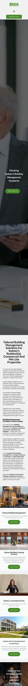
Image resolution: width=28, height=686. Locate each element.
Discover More (14, 522)
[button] (14, 11)
